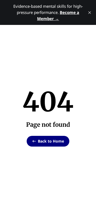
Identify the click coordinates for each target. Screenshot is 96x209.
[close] (89, 12)
